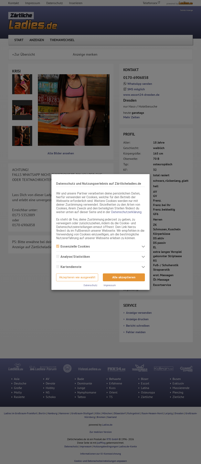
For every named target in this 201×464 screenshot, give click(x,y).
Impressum (110, 285)
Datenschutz (90, 285)
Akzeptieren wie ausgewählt (77, 277)
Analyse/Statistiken (75, 257)
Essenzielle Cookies (75, 246)
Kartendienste (70, 267)
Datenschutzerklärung (126, 212)
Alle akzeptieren (123, 277)
